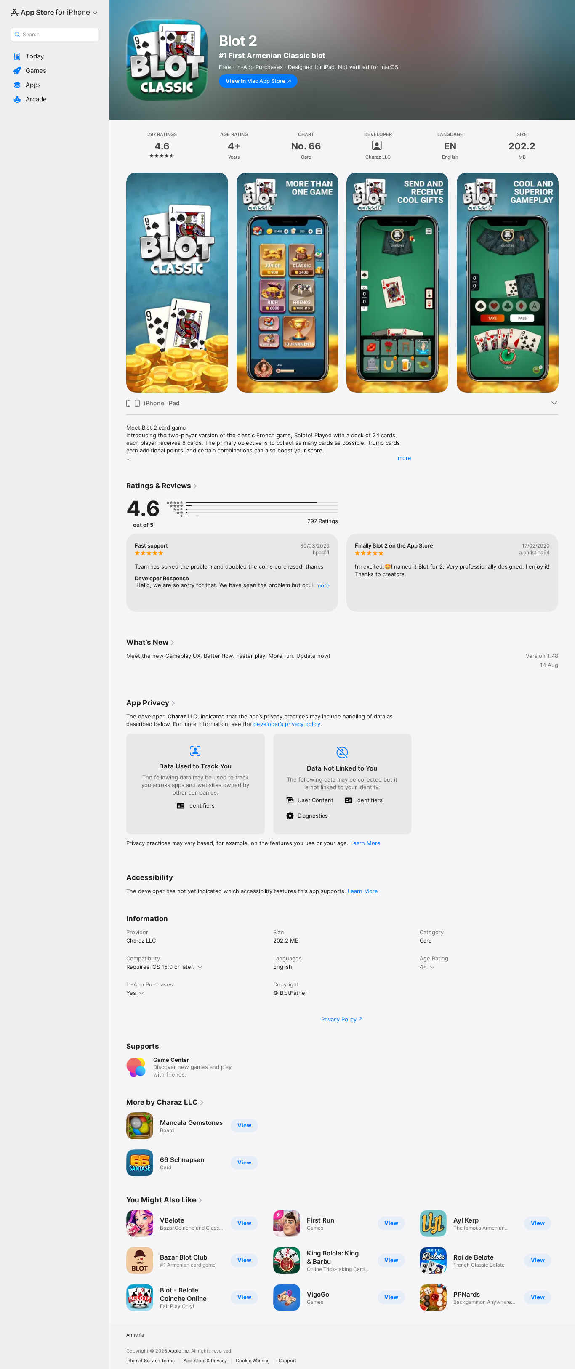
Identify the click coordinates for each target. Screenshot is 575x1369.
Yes (131, 992)
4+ (423, 966)
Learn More (365, 843)
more (404, 458)
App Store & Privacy (205, 1360)
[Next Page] (566, 282)
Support (287, 1360)
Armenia (135, 1335)
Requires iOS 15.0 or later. (160, 966)
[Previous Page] (118, 282)
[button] (54, 56)
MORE (323, 585)
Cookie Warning (253, 1360)
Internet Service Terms (150, 1360)
